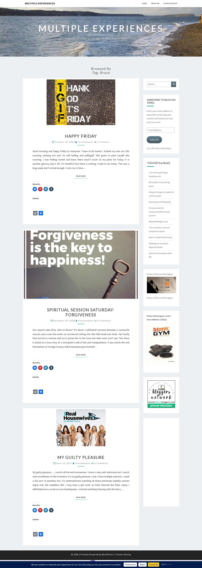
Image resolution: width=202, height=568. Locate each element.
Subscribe (154, 139)
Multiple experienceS (40, 3)
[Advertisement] (161, 462)
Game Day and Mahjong (160, 201)
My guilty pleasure (81, 457)
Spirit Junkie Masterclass (160, 237)
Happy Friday (81, 136)
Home (144, 3)
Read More (81, 176)
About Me (155, 3)
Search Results (170, 3)
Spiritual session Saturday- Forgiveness (81, 312)
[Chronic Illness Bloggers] (161, 395)
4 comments (104, 320)
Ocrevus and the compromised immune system (159, 212)
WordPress (107, 554)
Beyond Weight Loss (158, 221)
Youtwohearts (85, 142)
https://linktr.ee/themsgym (160, 297)
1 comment (103, 142)
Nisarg (127, 554)
